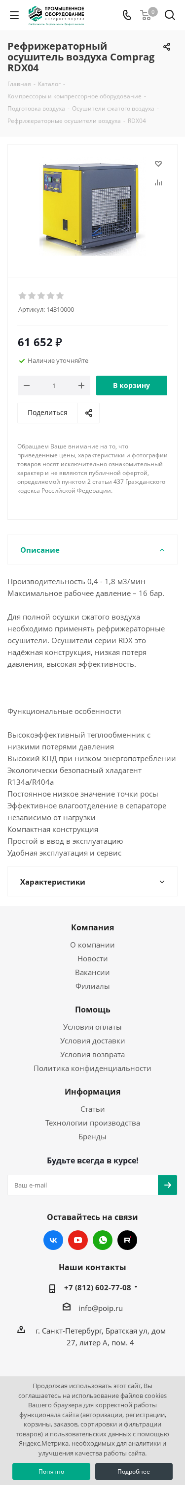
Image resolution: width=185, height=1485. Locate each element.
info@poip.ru (100, 1308)
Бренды (92, 1136)
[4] (51, 296)
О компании (92, 945)
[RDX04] (92, 206)
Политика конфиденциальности (92, 1068)
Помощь (93, 1009)
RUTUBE (127, 1240)
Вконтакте (53, 1240)
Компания (92, 927)
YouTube (78, 1240)
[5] (60, 296)
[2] (32, 296)
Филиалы (92, 986)
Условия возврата (92, 1054)
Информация (92, 1091)
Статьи (92, 1109)
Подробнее (133, 1471)
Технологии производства (92, 1123)
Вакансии (92, 972)
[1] (23, 296)
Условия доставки (92, 1040)
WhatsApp (102, 1240)
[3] (41, 296)
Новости (92, 958)
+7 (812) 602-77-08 (97, 1287)
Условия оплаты (92, 1027)
